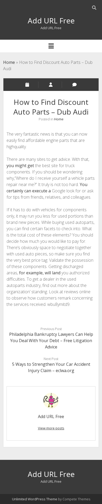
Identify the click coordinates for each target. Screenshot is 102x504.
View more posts (51, 428)
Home (9, 62)
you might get (21, 165)
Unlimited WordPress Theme (34, 499)
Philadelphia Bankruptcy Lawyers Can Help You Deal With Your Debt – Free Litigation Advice (51, 340)
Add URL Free (51, 20)
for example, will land (40, 273)
